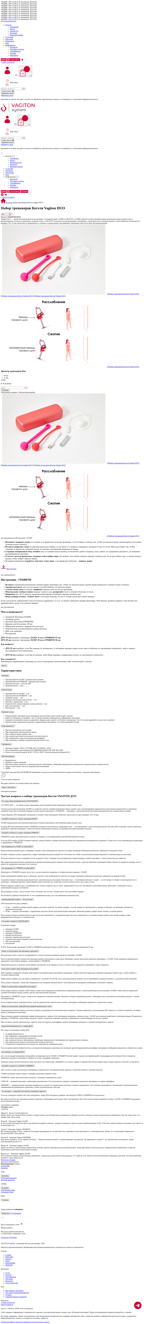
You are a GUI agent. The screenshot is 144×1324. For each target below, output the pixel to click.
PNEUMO (9, 1257)
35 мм (6, 378)
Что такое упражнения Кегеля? (17, 1293)
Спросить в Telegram (9, 1237)
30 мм (6, 376)
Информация (10, 45)
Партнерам (9, 41)
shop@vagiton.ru (7, 1305)
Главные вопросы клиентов (16, 1297)
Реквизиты (14, 55)
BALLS (8, 1259)
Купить (4, 666)
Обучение (9, 39)
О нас (7, 1273)
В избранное (16, 1213)
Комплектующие (16, 35)
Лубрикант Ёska (7, 1192)
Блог (7, 43)
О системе (9, 37)
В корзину (5, 390)
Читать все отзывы (8, 1160)
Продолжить (6, 1213)
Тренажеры (14, 27)
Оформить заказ (7, 95)
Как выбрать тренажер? (14, 1291)
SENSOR (8, 1265)
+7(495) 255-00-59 (8, 62)
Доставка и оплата (17, 49)
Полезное (13, 33)
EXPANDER (10, 1263)
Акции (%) (14, 31)
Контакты (13, 47)
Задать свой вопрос (8, 787)
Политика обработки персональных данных (33, 1322)
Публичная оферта (8, 1322)
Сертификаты (15, 51)
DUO (7, 1261)
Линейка (4, 1168)
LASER (8, 1255)
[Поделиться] (3, 214)
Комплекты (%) (16, 162)
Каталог (8, 25)
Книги (12, 29)
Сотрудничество (11, 1283)
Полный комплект (8, 1180)
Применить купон (8, 93)
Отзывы (13, 53)
